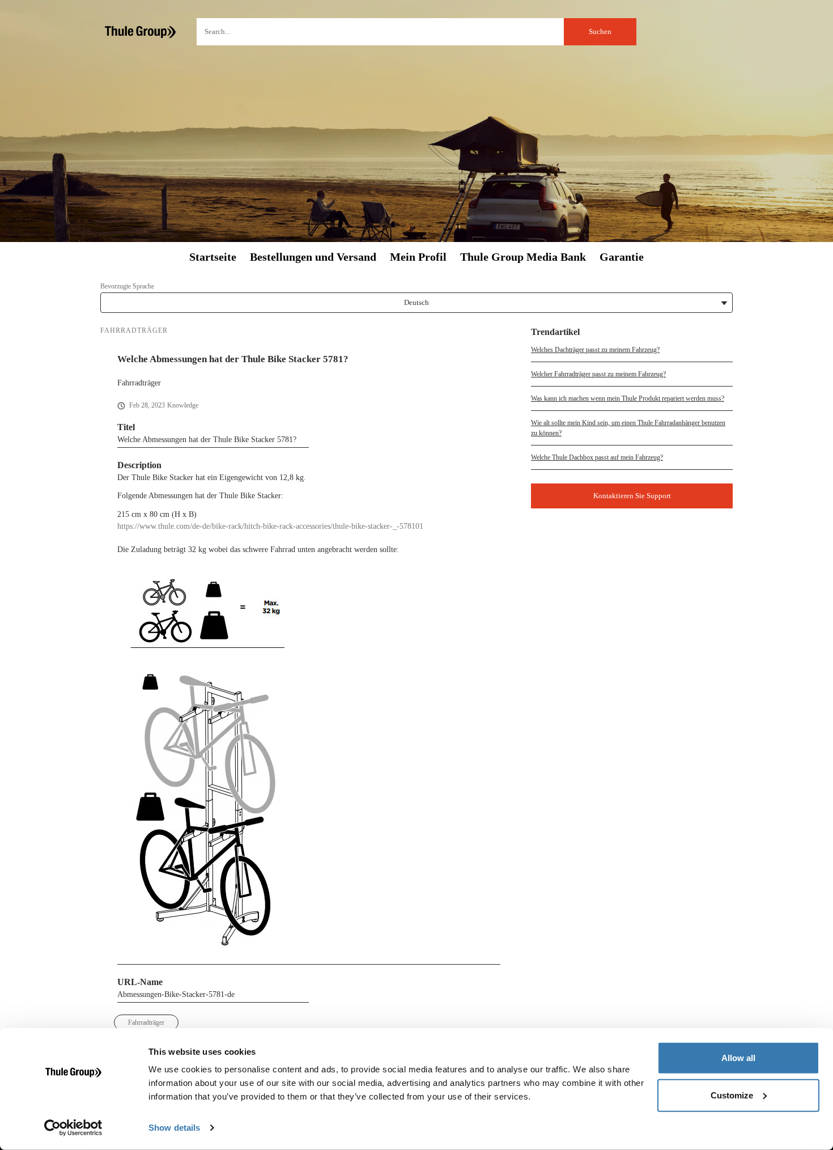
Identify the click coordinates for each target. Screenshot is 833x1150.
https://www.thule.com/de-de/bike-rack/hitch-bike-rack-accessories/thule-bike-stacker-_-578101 (270, 526)
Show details (174, 1127)
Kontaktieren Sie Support (632, 495)
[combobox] (416, 31)
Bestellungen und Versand (313, 257)
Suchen (600, 31)
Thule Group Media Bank (523, 257)
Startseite (212, 257)
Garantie (622, 257)
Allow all (738, 1058)
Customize (732, 1095)
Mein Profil (418, 257)
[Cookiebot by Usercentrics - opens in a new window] (73, 1127)
